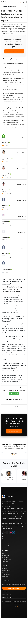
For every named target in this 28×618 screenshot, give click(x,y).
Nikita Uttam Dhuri (6, 269)
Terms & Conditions (6, 570)
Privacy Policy (5, 572)
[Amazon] (14, 453)
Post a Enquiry (5, 543)
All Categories (5, 561)
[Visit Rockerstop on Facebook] (3, 532)
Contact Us (4, 547)
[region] (14, 453)
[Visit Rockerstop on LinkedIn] (6, 532)
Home (3, 538)
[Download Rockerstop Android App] (8, 597)
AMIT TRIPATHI (5, 142)
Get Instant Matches (14, 431)
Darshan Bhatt (5, 221)
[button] (26, 2)
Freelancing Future (6, 559)
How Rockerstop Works (14, 409)
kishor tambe (5, 189)
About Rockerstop (6, 540)
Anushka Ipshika (6, 174)
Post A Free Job (14, 393)
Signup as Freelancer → (14, 588)
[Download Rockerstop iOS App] (10, 597)
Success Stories (5, 555)
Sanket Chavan (5, 237)
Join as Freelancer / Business (14, 401)
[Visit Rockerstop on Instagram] (10, 532)
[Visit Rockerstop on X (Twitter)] (13, 532)
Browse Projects (5, 557)
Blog (3, 553)
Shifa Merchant (5, 205)
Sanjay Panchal (5, 253)
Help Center (5, 568)
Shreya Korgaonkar (6, 158)
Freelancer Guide (6, 574)
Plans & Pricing (5, 545)
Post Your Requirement (9, 295)
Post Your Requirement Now (14, 51)
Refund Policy (5, 576)
